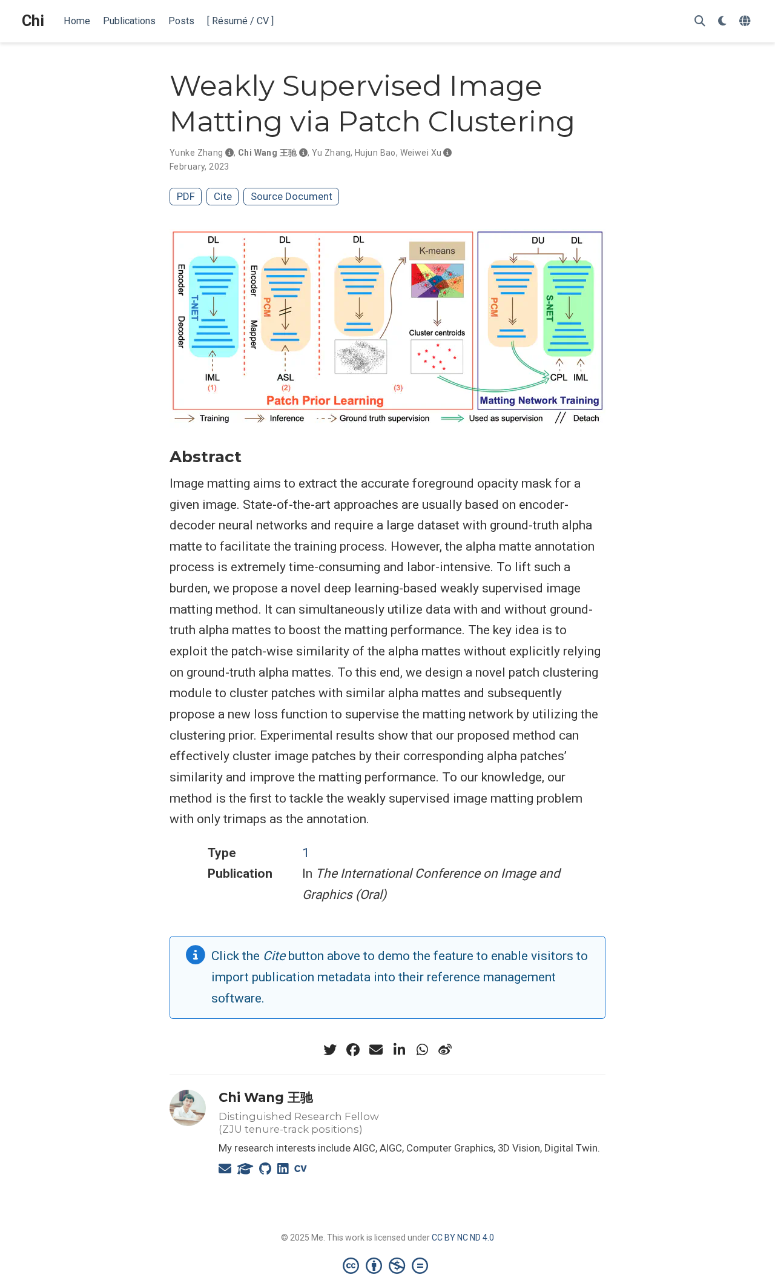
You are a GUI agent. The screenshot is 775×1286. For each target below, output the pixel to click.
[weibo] (445, 1050)
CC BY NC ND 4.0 (463, 1237)
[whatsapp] (422, 1050)
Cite (223, 196)
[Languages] (746, 21)
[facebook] (353, 1050)
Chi (33, 21)
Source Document (291, 196)
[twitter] (330, 1050)
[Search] (699, 21)
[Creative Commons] (388, 1265)
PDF (186, 196)
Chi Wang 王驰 (267, 152)
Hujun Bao (375, 152)
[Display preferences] (722, 21)
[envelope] (376, 1050)
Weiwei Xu (421, 152)
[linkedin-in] (399, 1050)
